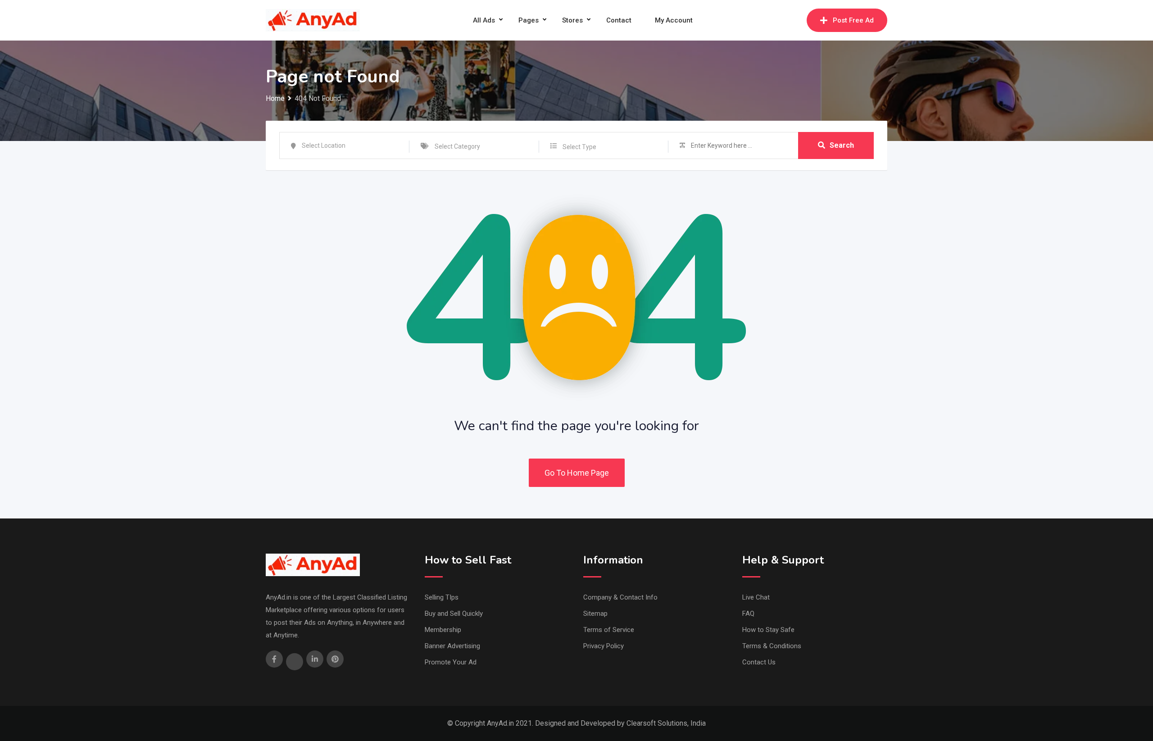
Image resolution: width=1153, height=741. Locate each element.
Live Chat (756, 597)
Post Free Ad (853, 20)
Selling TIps (441, 597)
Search (842, 145)
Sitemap (595, 613)
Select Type (579, 146)
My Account (674, 20)
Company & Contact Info (620, 597)
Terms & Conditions (771, 646)
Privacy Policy (603, 646)
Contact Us (759, 662)
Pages (528, 20)
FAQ (748, 613)
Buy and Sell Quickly (454, 613)
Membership (443, 630)
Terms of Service (608, 630)
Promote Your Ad (451, 662)
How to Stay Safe (768, 630)
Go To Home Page (577, 472)
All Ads (484, 20)
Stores (572, 20)
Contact (618, 20)
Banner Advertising (452, 646)
